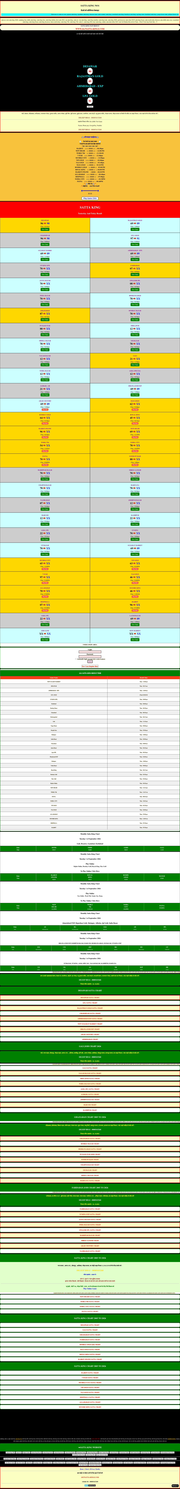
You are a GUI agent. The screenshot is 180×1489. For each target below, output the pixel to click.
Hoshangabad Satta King (168, 1462)
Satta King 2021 (90, 1455)
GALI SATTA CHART (90, 1068)
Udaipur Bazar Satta (170, 1458)
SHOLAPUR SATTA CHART (90, 1078)
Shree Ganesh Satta (72, 1462)
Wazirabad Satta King (153, 1462)
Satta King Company (23, 1458)
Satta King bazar (58, 1452)
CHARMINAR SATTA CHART (90, 1013)
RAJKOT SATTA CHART (90, 1373)
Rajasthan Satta (110, 1458)
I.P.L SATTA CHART (90, 1003)
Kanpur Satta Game (134, 1458)
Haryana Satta (83, 1462)
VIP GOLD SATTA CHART (90, 1387)
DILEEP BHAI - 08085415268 (90, 1270)
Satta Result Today (122, 1458)
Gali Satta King (128, 1462)
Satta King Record (92, 1452)
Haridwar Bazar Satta (95, 1462)
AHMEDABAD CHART (90, 1039)
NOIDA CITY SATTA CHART (90, 1306)
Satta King (29, 1462)
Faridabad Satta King (78, 1455)
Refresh (90, 106)
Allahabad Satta (81, 1452)
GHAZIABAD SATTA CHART (90, 1138)
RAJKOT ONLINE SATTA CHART (90, 1359)
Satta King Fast (145, 1452)
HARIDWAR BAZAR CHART (90, 1235)
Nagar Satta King (146, 1458)
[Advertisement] (90, 49)
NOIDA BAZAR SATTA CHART (90, 1084)
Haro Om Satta (20, 1462)
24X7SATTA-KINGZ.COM (90, 1477)
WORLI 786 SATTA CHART (90, 1301)
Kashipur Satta (38, 1462)
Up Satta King (91, 1458)
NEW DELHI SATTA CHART (90, 1297)
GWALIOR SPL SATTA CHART (90, 1230)
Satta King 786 (10, 1452)
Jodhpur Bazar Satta (59, 1462)
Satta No (18, 1452)
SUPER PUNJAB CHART (90, 1159)
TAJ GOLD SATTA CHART (90, 1392)
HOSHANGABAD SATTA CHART (90, 1149)
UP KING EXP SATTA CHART (90, 1214)
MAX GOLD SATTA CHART (90, 1349)
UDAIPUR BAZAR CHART (90, 1165)
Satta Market (60, 1458)
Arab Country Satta (71, 1458)
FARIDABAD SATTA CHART (90, 1209)
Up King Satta (81, 1458)
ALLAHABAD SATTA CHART (90, 1402)
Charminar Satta (124, 1452)
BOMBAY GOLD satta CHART (90, 1344)
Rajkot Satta (26, 1452)
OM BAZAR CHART (90, 1170)
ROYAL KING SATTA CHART (90, 1354)
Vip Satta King (83, 1465)
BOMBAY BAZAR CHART (90, 1144)
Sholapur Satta (48, 1462)
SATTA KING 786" (96, 1438)
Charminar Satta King (95, 1465)
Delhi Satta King (134, 1452)
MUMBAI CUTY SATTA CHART (90, 1382)
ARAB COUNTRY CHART (90, 1034)
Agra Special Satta (102, 1455)
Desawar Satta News (10, 1458)
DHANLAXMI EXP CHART (90, 1029)
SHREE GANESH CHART (90, 1240)
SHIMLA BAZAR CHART (90, 1175)
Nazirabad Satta (117, 1462)
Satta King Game (47, 1452)
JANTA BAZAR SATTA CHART (90, 1219)
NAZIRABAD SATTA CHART (90, 1251)
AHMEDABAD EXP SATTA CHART (90, 1018)
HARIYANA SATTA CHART (90, 1181)
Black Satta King (103, 1452)
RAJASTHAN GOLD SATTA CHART (90, 1008)
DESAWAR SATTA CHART (90, 997)
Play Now (45, 409)
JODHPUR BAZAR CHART (90, 1099)
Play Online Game (90, 1288)
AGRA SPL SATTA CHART (90, 1089)
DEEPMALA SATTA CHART (90, 1397)
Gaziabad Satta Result (37, 1458)
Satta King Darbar (70, 1452)
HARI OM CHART (90, 1105)
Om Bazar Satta (10, 1462)
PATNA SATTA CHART (90, 1311)
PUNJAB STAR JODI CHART (90, 1154)
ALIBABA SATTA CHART (90, 1094)
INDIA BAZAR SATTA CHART (90, 1225)
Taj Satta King (155, 1452)
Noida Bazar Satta (158, 1458)
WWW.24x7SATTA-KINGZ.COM (90, 28)
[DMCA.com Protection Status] (90, 1486)
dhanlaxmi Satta (107, 1462)
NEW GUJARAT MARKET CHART (90, 1024)
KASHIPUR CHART (90, 1110)
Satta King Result (36, 1452)
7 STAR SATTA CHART (90, 1378)
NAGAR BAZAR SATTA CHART (90, 1073)
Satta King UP (114, 1452)
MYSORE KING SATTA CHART (90, 1407)
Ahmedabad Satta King (167, 1452)
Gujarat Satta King (50, 1458)
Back (87, 1469)
